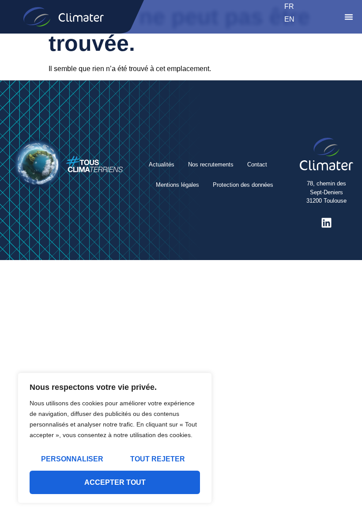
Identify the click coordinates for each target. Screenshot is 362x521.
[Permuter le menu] (348, 16)
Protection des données (243, 184)
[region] (115, 438)
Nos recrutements (211, 164)
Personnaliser (72, 459)
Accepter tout (115, 482)
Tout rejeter (157, 459)
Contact (257, 164)
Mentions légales (177, 184)
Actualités (161, 164)
